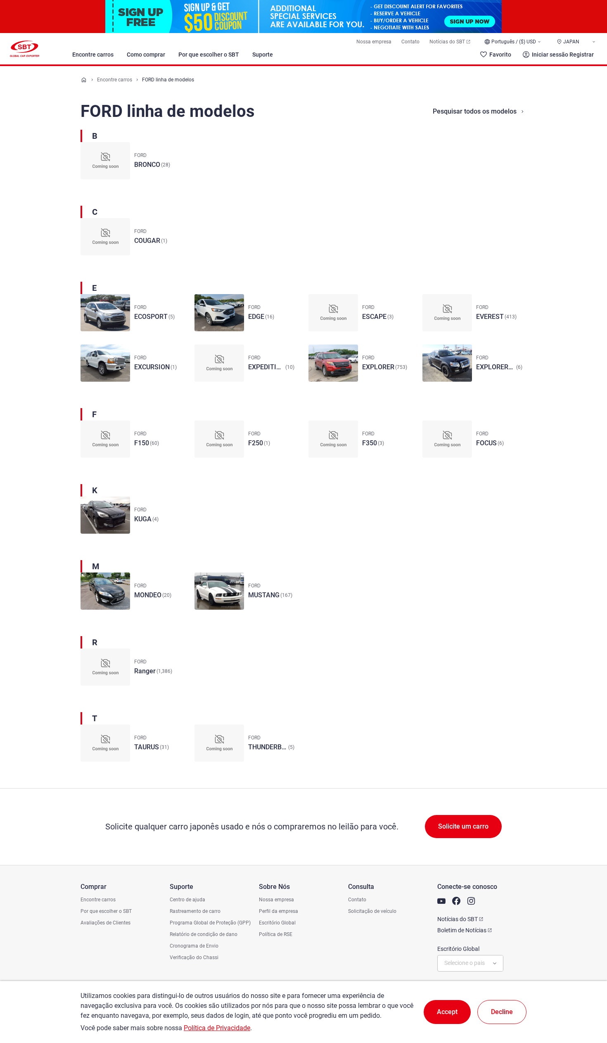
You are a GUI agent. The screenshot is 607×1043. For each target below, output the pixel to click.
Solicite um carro (463, 826)
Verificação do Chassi (194, 957)
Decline (502, 1012)
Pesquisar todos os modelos (475, 111)
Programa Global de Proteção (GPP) (210, 923)
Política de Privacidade (217, 1028)
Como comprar (146, 54)
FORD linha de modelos (168, 80)
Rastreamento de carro (195, 911)
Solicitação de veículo (372, 911)
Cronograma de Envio (194, 946)
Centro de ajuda (187, 900)
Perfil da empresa (278, 911)
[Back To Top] (586, 1000)
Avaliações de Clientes (105, 923)
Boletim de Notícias (461, 930)
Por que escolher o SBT (208, 54)
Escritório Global (277, 923)
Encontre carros (93, 54)
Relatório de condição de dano (203, 934)
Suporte (262, 54)
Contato (410, 42)
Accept (447, 1012)
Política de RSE (275, 934)
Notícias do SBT (447, 42)
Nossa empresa (373, 42)
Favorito (500, 54)
